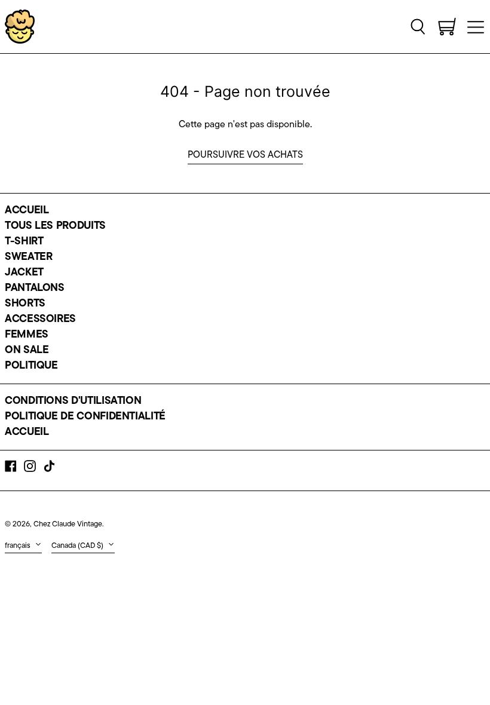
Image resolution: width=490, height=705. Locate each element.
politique (31, 366)
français (18, 546)
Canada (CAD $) (78, 546)
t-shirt (24, 242)
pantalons (35, 288)
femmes (26, 335)
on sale (26, 350)
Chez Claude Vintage (67, 524)
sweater (28, 257)
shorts (25, 304)
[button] (418, 26)
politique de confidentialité (85, 417)
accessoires (40, 319)
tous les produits (55, 226)
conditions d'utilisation (73, 401)
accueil (26, 211)
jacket (24, 273)
